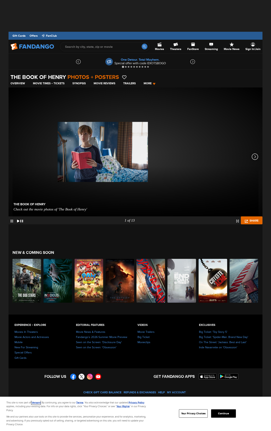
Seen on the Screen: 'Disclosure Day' (99, 342)
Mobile (18, 342)
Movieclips (143, 342)
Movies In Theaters (26, 332)
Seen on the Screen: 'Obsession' (96, 347)
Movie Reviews (104, 83)
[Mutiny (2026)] (244, 281)
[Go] (144, 46)
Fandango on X (82, 377)
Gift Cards (19, 35)
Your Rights (123, 406)
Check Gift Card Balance (102, 392)
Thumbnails (12, 221)
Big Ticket (143, 337)
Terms (79, 402)
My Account (176, 392)
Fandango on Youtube (98, 377)
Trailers (129, 83)
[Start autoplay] (20, 220)
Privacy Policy (136, 402)
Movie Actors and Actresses (31, 337)
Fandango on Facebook (73, 377)
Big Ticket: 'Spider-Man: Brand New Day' (223, 337)
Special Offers (23, 352)
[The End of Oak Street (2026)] (181, 281)
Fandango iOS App (208, 376)
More (148, 83)
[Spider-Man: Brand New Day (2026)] (150, 281)
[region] (135, 414)
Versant (36, 402)
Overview (18, 83)
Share (254, 221)
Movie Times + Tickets (48, 83)
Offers (34, 35)
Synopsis (79, 83)
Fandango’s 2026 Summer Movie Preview (101, 337)
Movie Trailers (146, 332)
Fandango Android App (228, 376)
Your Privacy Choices (193, 413)
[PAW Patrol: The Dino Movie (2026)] (89, 281)
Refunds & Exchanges (140, 392)
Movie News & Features (90, 332)
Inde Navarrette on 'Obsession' (218, 347)
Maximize (237, 221)
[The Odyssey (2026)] (120, 281)
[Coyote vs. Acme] (213, 281)
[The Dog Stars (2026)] (26, 281)
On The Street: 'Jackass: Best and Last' (223, 342)
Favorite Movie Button (124, 77)
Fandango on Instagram (90, 377)
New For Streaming (26, 347)
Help (161, 392)
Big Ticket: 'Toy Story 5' (213, 332)
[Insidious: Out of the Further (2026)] (57, 281)
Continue (223, 413)
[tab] (123, 67)
